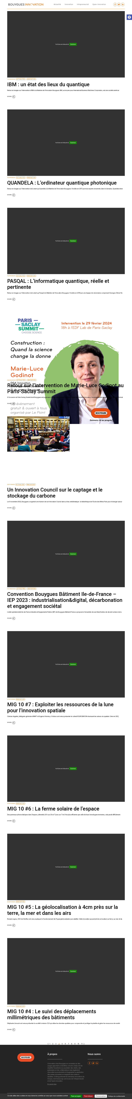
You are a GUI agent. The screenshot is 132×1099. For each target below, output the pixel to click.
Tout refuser (88, 1096)
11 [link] (81, 1044)
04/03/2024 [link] (11, 380)
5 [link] (62, 1044)
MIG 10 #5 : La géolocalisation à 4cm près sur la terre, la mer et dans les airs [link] (62, 910)
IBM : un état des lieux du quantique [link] (48, 84)
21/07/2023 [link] (11, 699)
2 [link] (52, 1044)
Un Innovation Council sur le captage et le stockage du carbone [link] (55, 493)
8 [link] (71, 1044)
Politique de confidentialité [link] (116, 1096)
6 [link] (65, 1044)
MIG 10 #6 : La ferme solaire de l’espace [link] (53, 809)
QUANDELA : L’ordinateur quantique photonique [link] (62, 183)
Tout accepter (76, 1096)
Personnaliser (101, 1096)
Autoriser (73, 44)
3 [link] (55, 1044)
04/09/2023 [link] (11, 588)
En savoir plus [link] (51, 1084)
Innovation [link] (31, 79)
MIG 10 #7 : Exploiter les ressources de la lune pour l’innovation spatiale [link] (60, 707)
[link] (129, 17)
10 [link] (78, 1044)
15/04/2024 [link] (11, 79)
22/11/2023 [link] (11, 484)
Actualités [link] (20, 79)
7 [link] (68, 1044)
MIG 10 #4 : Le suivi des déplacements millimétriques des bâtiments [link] (51, 1014)
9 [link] (74, 1044)
